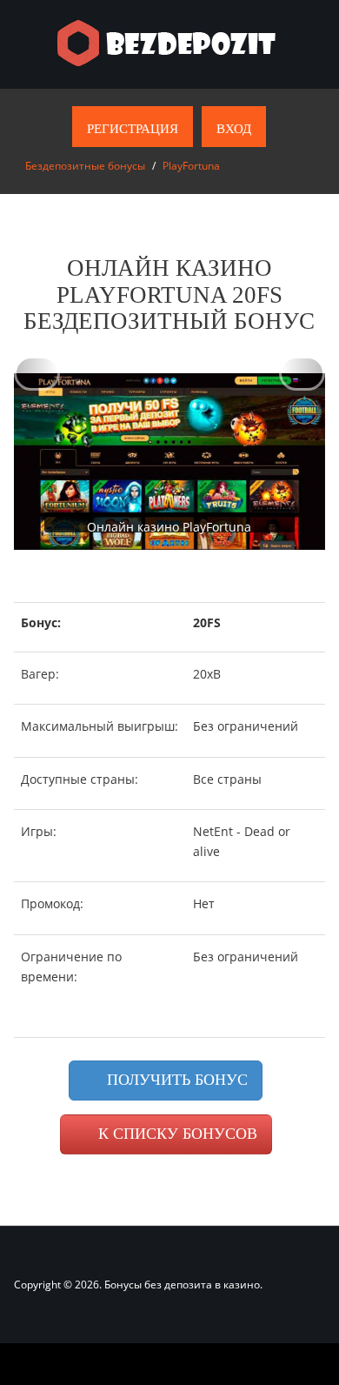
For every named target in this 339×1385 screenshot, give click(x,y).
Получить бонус (175, 1079)
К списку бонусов (175, 1133)
